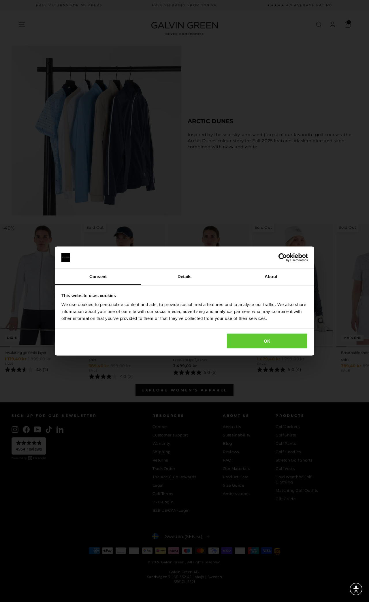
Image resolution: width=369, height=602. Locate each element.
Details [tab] (185, 276)
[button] (356, 589)
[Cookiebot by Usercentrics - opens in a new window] (282, 257)
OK (267, 340)
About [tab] (271, 276)
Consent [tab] (98, 276)
